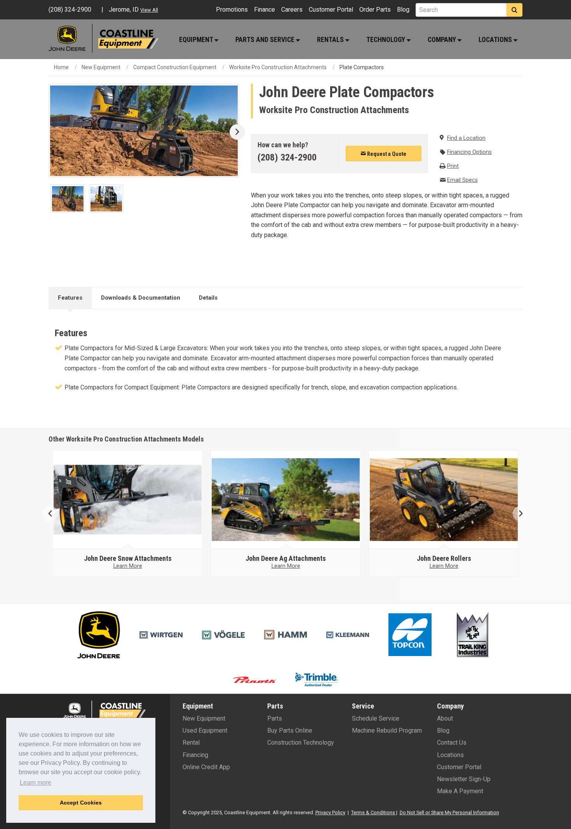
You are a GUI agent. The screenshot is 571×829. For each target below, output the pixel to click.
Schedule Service (375, 718)
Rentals (331, 40)
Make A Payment (460, 791)
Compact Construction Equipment (174, 67)
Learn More (127, 566)
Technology (386, 40)
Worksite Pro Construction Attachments (278, 67)
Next (234, 132)
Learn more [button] (35, 782)
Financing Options (469, 152)
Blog (403, 9)
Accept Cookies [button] (81, 802)
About (445, 718)
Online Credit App (206, 767)
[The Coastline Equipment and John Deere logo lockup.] (103, 709)
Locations (496, 40)
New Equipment (101, 67)
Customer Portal (331, 9)
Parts (274, 718)
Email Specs (462, 180)
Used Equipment (205, 730)
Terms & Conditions (373, 812)
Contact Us (452, 742)
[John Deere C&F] (70, 38)
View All (149, 10)
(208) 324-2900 (287, 157)
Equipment (196, 40)
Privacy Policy (330, 812)
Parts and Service (265, 40)
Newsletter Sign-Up (464, 779)
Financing (195, 755)
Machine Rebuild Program (387, 730)
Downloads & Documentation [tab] (140, 297)
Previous (53, 513)
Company (443, 40)
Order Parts (375, 9)
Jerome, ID (124, 9)
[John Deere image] (128, 499)
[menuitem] (198, 39)
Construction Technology (300, 742)
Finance (264, 9)
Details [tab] (208, 297)
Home (61, 67)
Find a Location (466, 138)
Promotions (232, 9)
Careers (292, 9)
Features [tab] (70, 297)
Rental (191, 742)
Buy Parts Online (289, 730)
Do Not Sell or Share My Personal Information (449, 812)
